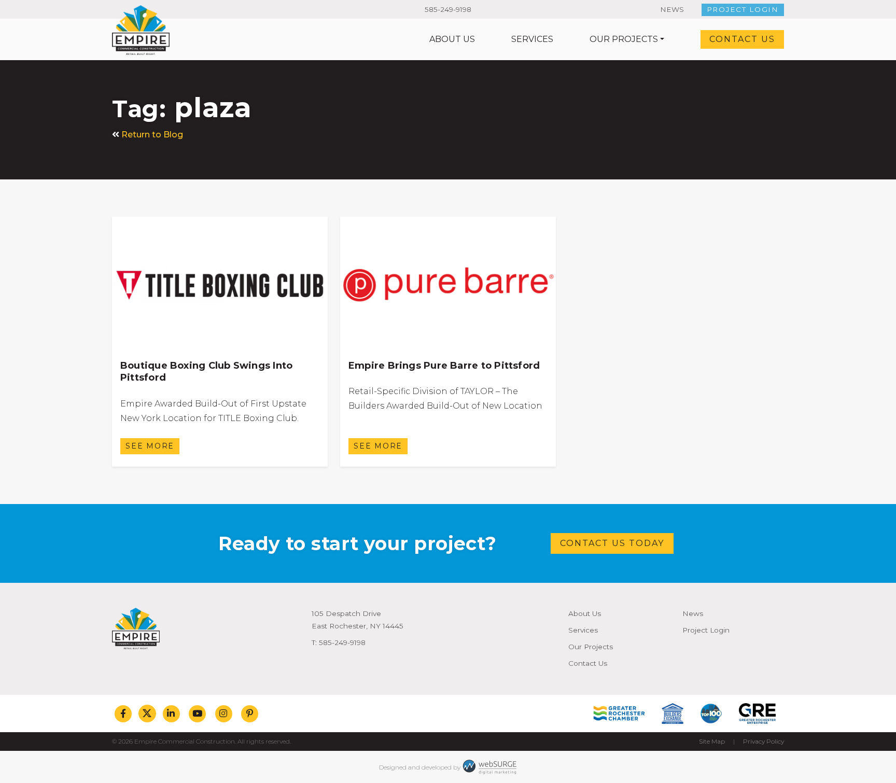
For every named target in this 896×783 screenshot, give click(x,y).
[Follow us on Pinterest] (250, 713)
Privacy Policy (763, 741)
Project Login (743, 9)
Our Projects (624, 39)
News (672, 9)
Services (532, 39)
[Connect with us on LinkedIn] (171, 713)
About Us (452, 39)
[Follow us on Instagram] (224, 713)
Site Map (712, 741)
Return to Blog (152, 134)
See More (149, 446)
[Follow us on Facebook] (123, 713)
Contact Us (742, 39)
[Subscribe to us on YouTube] (197, 713)
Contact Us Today (612, 543)
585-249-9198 (448, 9)
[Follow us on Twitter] (147, 713)
